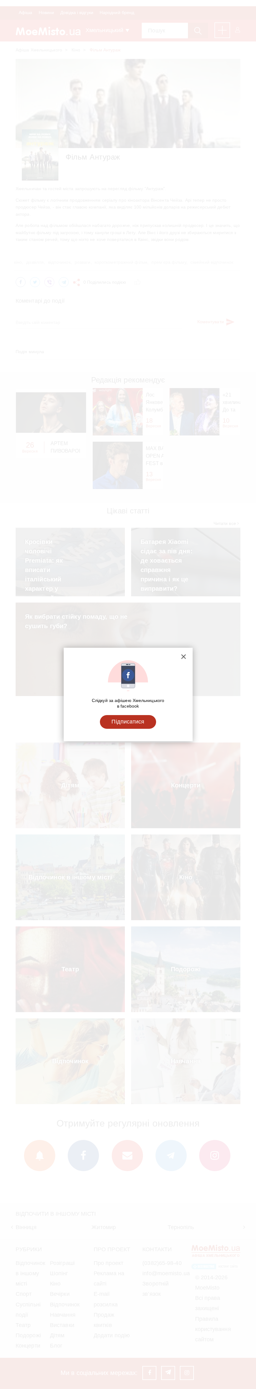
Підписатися (127, 722)
